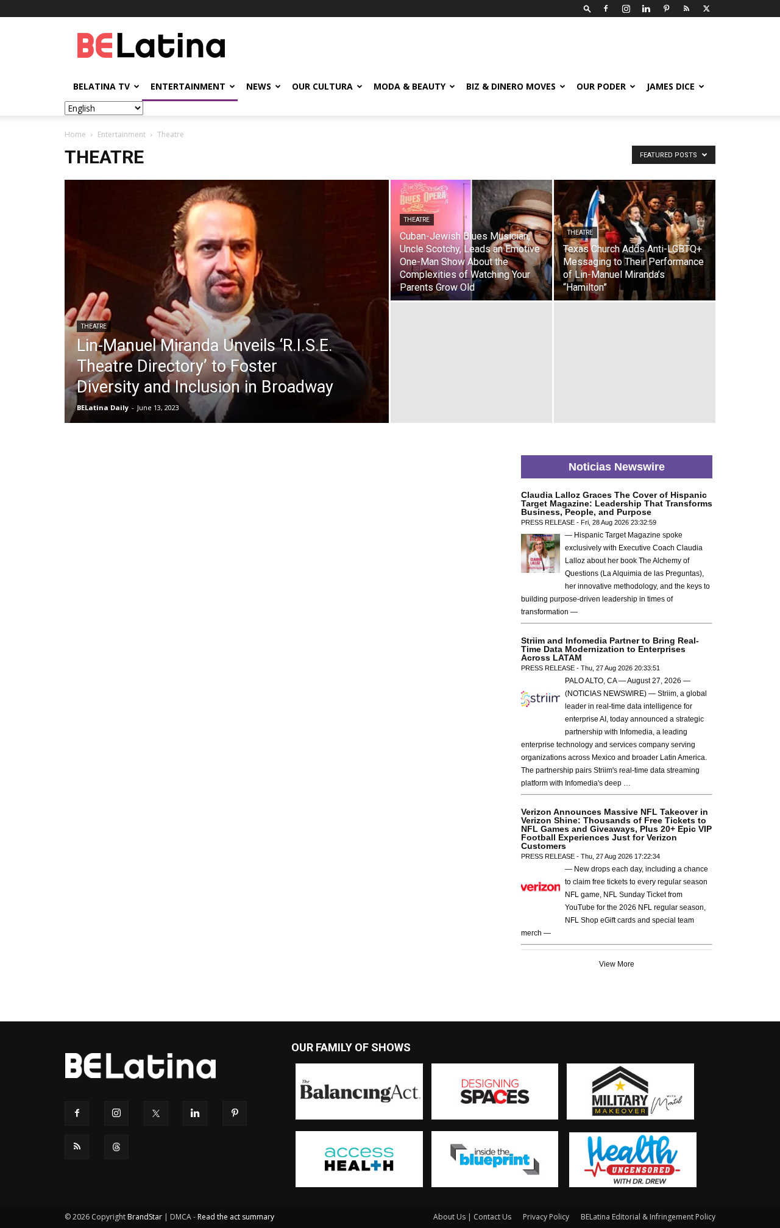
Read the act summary (235, 1217)
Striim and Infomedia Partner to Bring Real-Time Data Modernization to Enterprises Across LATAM (610, 649)
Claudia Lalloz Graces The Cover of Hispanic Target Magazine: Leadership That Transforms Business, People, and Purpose (616, 503)
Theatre (94, 326)
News (258, 86)
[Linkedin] (646, 8)
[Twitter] (706, 8)
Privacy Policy (546, 1217)
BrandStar (144, 1217)
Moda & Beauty (409, 86)
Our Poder (601, 86)
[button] (587, 8)
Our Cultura (322, 86)
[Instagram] (626, 8)
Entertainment (188, 86)
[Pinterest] (666, 8)
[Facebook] (606, 8)
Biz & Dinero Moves (511, 86)
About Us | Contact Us (472, 1217)
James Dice (671, 86)
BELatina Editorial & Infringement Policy (648, 1217)
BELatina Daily (103, 407)
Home (75, 134)
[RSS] (686, 8)
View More (616, 964)
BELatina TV (101, 86)
